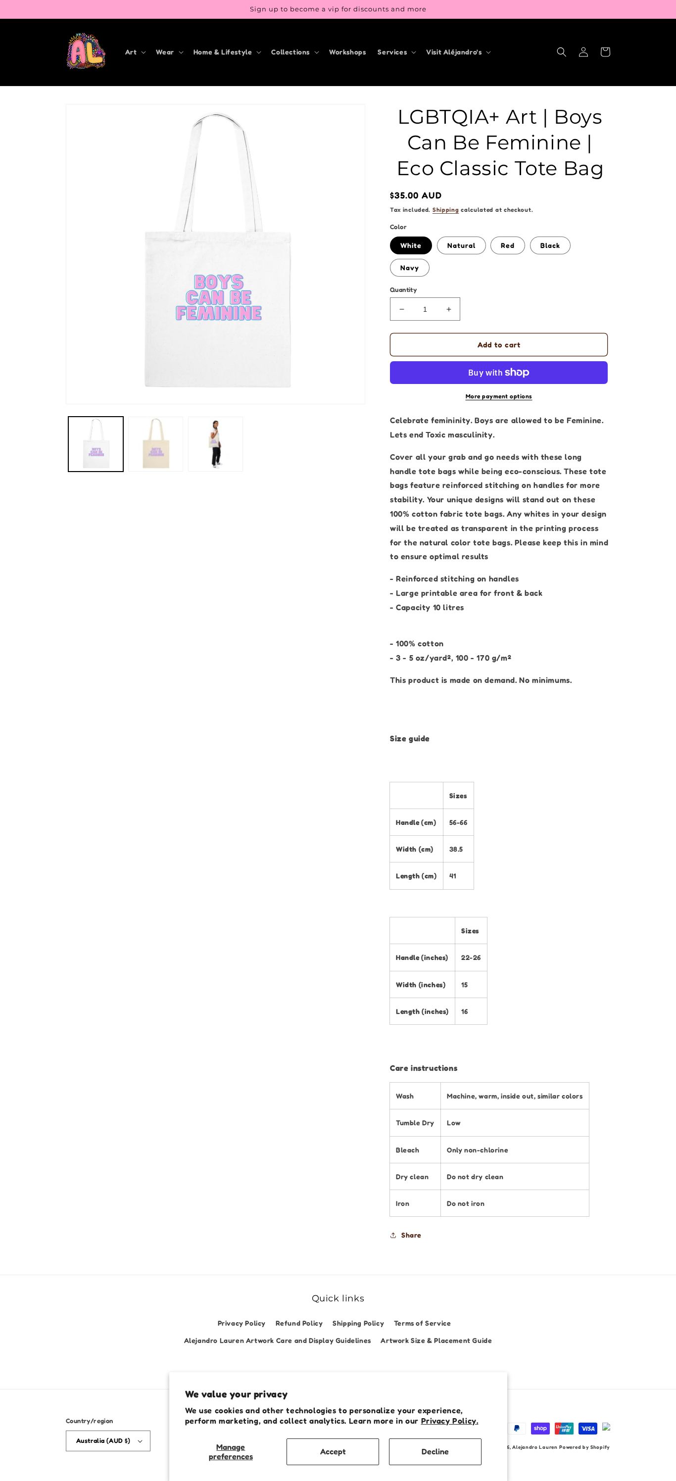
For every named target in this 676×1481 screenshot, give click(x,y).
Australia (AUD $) (103, 1440)
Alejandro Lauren (534, 1447)
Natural (461, 245)
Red (508, 245)
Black (550, 245)
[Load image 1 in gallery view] (95, 444)
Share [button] (411, 1235)
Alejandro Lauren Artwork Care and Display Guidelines (277, 1340)
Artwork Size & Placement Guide (436, 1340)
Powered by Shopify (584, 1447)
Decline (435, 1451)
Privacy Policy (242, 1323)
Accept (333, 1451)
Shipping (446, 209)
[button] (134, 52)
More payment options (499, 396)
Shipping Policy (358, 1323)
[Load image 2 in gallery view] (155, 444)
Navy (409, 267)
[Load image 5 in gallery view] (215, 444)
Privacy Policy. (450, 1421)
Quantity (403, 289)
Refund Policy (299, 1323)
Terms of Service (422, 1323)
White (411, 245)
